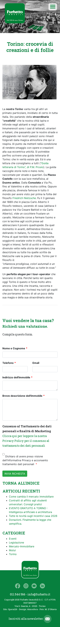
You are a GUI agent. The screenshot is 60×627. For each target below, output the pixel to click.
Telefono (8, 362)
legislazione (16, 542)
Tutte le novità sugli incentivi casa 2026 (33, 516)
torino (13, 554)
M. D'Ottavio (51, 609)
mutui (12, 550)
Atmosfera (32, 609)
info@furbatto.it (39, 594)
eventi (12, 538)
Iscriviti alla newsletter (26, 619)
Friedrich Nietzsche (24, 198)
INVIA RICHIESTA (14, 473)
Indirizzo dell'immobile (16, 377)
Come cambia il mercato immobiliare (31, 496)
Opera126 (12, 609)
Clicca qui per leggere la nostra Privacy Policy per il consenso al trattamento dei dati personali (25, 441)
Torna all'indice (21, 483)
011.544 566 (17, 594)
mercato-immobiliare (21, 546)
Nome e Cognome (13, 348)
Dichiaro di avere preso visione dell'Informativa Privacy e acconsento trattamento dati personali (25, 460)
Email (35, 362)
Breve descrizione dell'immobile (22, 395)
